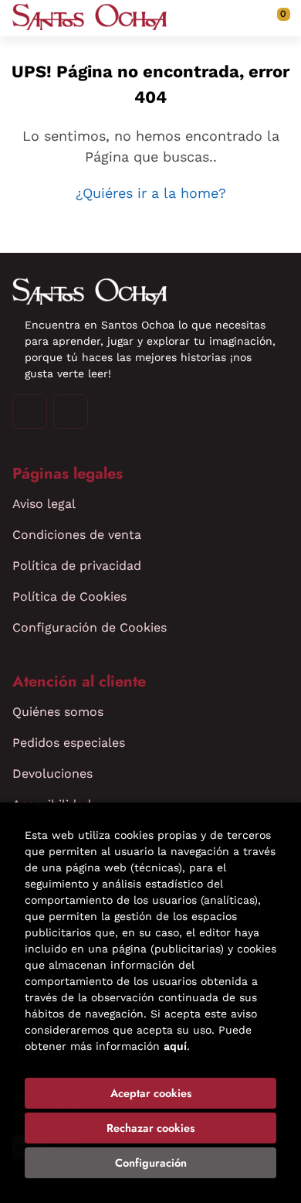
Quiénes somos (57, 711)
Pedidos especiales (68, 742)
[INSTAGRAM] (29, 411)
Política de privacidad (76, 565)
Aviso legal (44, 503)
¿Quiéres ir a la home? (151, 193)
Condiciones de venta (76, 534)
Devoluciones (52, 773)
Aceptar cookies (150, 1093)
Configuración (151, 1163)
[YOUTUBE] (70, 411)
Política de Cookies (69, 596)
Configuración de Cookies (89, 627)
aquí (175, 1046)
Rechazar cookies (150, 1128)
